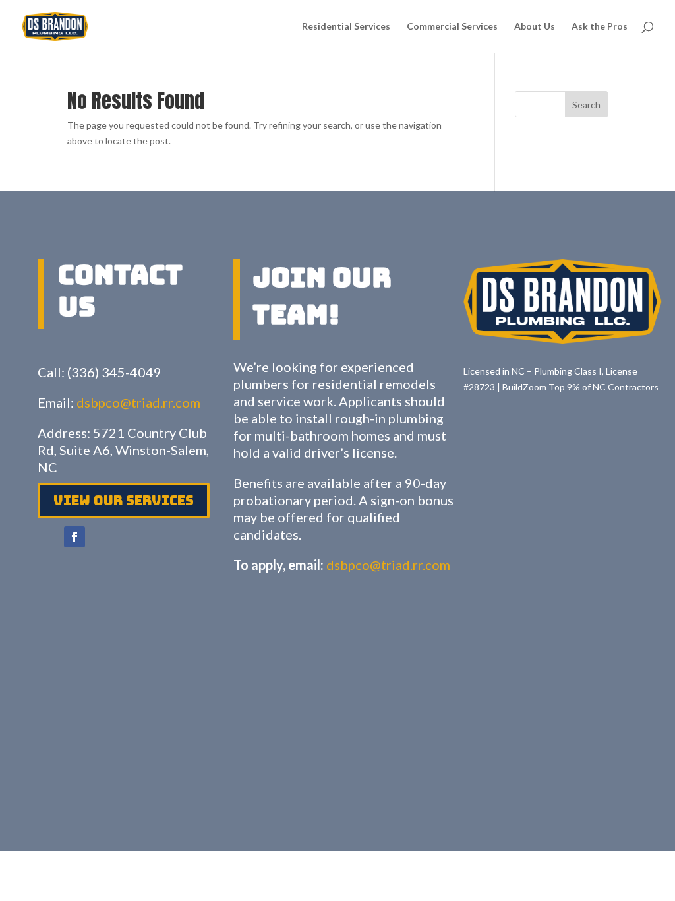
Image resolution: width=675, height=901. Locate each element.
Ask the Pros (600, 27)
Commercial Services (452, 27)
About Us (534, 27)
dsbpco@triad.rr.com (138, 402)
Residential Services (346, 27)
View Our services (123, 500)
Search (586, 104)
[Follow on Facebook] (74, 536)
